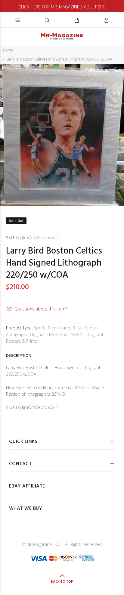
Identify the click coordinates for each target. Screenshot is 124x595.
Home (8, 50)
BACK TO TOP (62, 582)
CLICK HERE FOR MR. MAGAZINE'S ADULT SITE (62, 7)
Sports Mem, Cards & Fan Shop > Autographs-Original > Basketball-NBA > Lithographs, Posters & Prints (56, 334)
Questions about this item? (40, 309)
